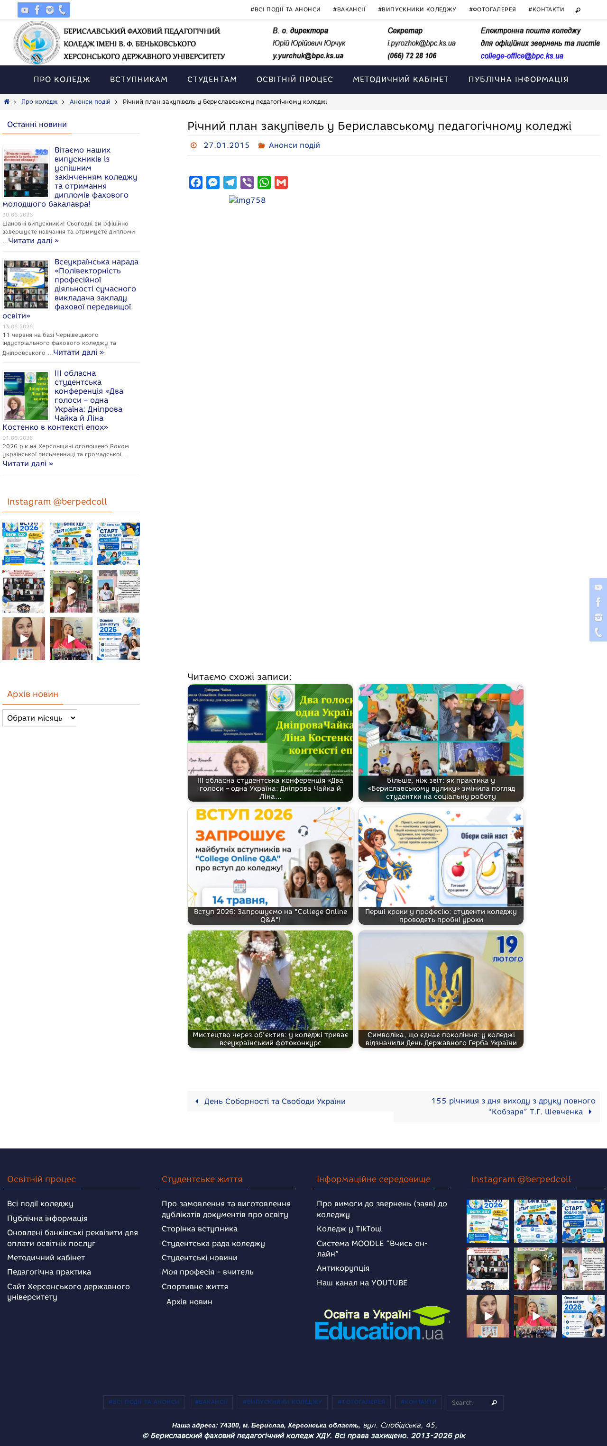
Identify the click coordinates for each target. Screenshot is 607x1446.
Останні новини (37, 124)
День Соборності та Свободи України (274, 1101)
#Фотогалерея (492, 9)
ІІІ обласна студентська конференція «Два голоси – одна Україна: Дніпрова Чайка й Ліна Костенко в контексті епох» (62, 400)
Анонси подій (90, 101)
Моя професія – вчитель (208, 1271)
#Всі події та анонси (285, 9)
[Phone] (62, 10)
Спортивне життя (195, 1286)
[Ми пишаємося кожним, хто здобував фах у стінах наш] (118, 591)
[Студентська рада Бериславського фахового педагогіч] (23, 638)
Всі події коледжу (40, 1203)
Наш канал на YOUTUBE (362, 1282)
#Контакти (546, 9)
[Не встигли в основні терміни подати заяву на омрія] (23, 544)
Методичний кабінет (46, 1257)
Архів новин (189, 1301)
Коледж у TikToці (349, 1228)
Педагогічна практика (49, 1271)
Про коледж (39, 101)
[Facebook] (37, 10)
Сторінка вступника (200, 1228)
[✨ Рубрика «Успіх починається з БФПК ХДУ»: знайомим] (71, 638)
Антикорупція (343, 1268)
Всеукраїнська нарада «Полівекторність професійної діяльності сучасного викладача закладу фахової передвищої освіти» (70, 288)
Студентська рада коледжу (213, 1243)
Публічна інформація (47, 1218)
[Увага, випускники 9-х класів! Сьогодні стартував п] (118, 544)
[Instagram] (49, 10)
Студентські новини (200, 1257)
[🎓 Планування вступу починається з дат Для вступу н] (118, 638)
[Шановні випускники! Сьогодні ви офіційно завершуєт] (23, 591)
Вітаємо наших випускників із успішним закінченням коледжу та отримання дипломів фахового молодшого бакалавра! (70, 176)
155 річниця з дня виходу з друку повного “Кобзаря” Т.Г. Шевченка (513, 1106)
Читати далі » (33, 240)
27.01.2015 (226, 145)
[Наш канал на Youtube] (25, 10)
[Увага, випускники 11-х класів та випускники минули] (71, 544)
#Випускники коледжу (417, 9)
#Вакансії (349, 9)
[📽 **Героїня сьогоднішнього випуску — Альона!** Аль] (71, 591)
